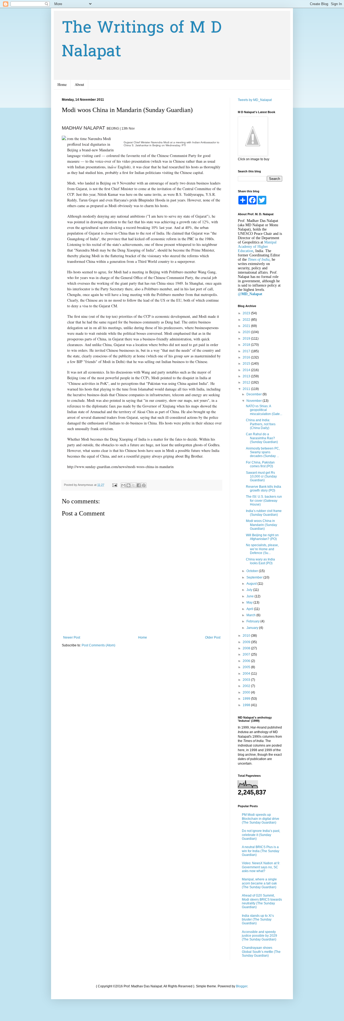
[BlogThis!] (128, 485)
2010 (247, 635)
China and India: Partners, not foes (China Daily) (260, 424)
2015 (247, 363)
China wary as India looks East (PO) (260, 561)
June (250, 596)
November (254, 401)
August (251, 584)
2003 (247, 680)
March (251, 615)
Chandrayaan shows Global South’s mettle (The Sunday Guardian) (261, 951)
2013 (247, 376)
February (253, 621)
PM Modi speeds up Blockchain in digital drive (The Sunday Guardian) (260, 818)
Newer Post (71, 637)
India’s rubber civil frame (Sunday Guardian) (264, 513)
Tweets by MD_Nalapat (255, 100)
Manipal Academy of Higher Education (257, 246)
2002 (247, 686)
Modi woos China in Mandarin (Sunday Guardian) (261, 525)
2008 (247, 648)
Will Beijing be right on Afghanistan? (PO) (262, 537)
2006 (247, 661)
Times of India (259, 259)
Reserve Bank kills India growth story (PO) (263, 488)
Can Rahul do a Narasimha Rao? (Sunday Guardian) (262, 438)
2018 (247, 345)
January (252, 628)
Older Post (212, 637)
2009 (247, 642)
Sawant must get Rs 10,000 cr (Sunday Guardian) (261, 476)
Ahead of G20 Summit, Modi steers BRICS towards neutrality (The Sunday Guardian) (262, 901)
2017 (247, 351)
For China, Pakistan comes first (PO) (260, 464)
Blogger (241, 986)
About (79, 84)
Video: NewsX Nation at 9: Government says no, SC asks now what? (261, 867)
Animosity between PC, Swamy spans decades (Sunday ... (263, 452)
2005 (247, 667)
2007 (247, 654)
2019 (247, 338)
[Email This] (123, 485)
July (249, 590)
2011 (247, 389)
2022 (247, 320)
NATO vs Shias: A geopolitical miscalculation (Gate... (264, 410)
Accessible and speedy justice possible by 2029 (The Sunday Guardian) (259, 936)
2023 (247, 313)
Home (62, 84)
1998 (247, 705)
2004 (247, 673)
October (252, 571)
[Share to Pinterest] (143, 485)
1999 (247, 699)
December (254, 394)
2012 (247, 382)
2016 (247, 357)
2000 (247, 692)
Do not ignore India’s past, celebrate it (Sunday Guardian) (261, 835)
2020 (247, 332)
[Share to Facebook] (138, 485)
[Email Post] (114, 484)
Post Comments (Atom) (98, 645)
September (254, 577)
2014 (247, 370)
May (249, 602)
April (250, 609)
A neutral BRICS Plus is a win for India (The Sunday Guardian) (260, 851)
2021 (247, 326)
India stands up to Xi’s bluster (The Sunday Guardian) (258, 919)
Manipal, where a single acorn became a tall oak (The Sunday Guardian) (259, 883)
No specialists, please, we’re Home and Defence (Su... (262, 549)
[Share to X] (133, 485)
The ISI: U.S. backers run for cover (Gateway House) (264, 500)
